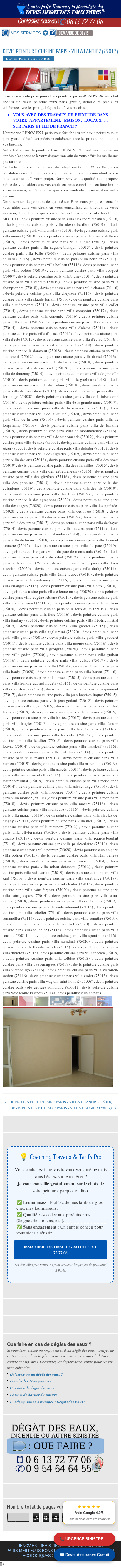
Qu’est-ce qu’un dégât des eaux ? (36, 1374)
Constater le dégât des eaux (32, 1388)
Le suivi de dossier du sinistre (33, 1394)
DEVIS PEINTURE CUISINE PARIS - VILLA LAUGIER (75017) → (63, 1107)
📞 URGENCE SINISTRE (81, 1539)
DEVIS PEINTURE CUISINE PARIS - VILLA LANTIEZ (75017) (60, 51)
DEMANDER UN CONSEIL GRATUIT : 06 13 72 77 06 (60, 1249)
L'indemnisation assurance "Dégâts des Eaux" (48, 1401)
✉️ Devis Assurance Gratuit (84, 1555)
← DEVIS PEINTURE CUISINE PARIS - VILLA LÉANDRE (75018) (58, 1101)
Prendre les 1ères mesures (30, 1381)
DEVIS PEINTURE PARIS (28, 58)
